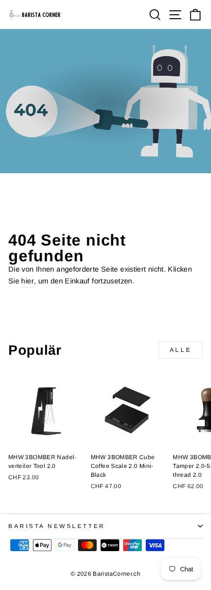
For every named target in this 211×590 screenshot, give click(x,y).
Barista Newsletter (57, 526)
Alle (180, 349)
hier (27, 281)
